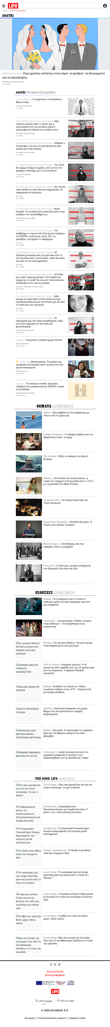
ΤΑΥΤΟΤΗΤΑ (55, 971)
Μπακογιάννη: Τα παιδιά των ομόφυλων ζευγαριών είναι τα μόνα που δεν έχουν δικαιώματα (39, 365)
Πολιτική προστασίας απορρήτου (52, 1018)
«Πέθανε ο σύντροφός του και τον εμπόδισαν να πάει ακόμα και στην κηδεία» (40, 146)
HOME (4, 11)
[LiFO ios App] (65, 1002)
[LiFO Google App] (44, 1001)
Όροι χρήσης (29, 1018)
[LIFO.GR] (13, 6)
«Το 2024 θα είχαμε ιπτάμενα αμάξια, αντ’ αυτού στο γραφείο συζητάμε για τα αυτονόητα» (40, 168)
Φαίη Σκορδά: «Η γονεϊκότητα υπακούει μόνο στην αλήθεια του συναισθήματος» (40, 211)
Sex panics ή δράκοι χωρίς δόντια (44, 340)
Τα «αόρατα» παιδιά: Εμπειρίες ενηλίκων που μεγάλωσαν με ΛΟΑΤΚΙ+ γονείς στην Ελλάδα (40, 386)
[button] (3, 6)
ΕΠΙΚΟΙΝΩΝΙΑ (55, 975)
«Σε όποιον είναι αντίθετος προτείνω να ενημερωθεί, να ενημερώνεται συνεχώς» (41, 190)
